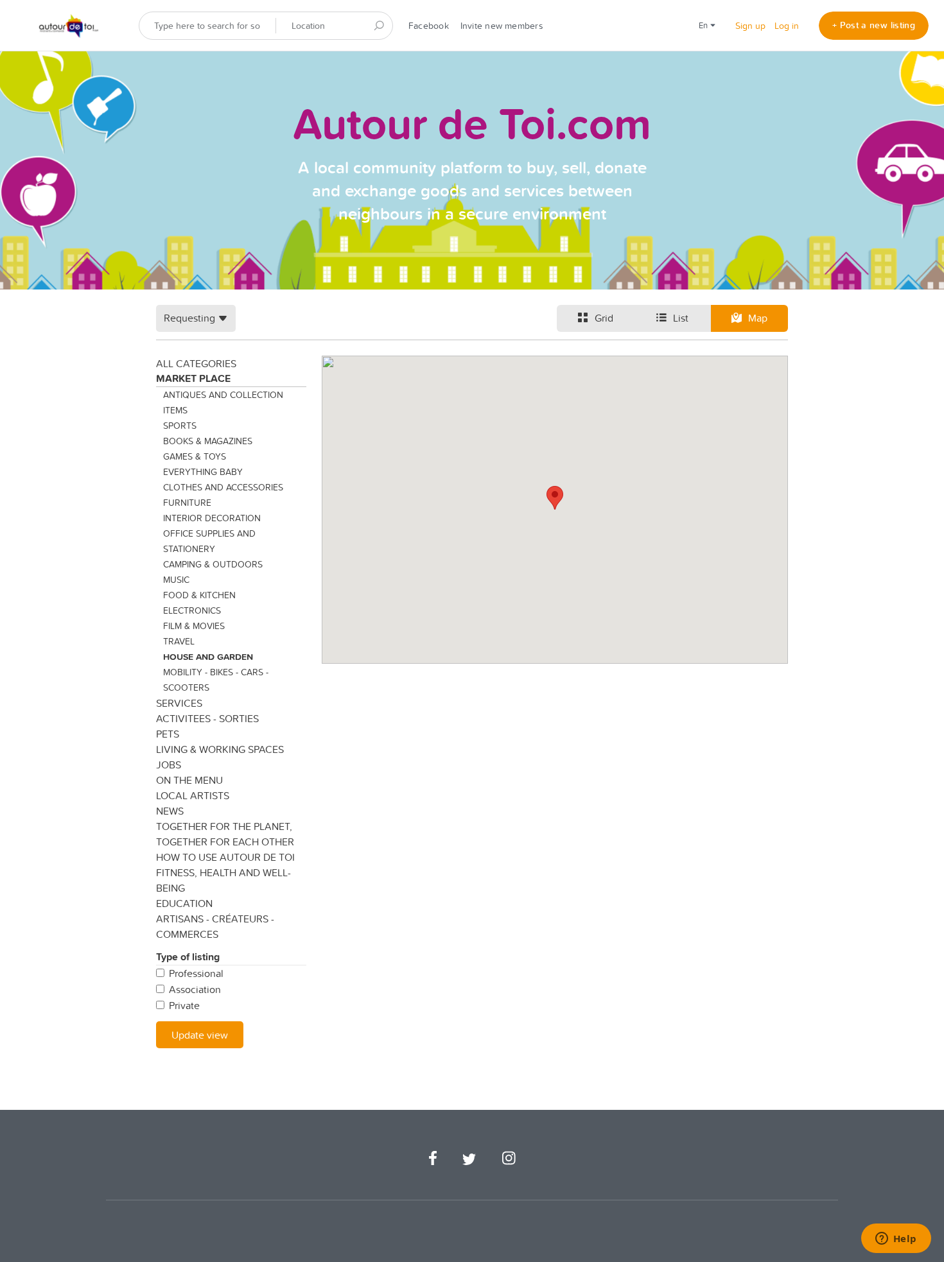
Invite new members (501, 25)
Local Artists (192, 795)
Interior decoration (212, 518)
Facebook (428, 25)
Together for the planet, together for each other (225, 834)
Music (176, 579)
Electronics (192, 610)
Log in (786, 25)
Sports (180, 425)
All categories (196, 363)
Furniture (187, 502)
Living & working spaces (220, 749)
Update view (199, 1035)
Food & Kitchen (199, 595)
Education (184, 903)
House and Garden (208, 656)
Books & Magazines (207, 441)
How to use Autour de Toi (225, 857)
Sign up (750, 25)
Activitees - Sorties (207, 718)
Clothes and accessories (223, 487)
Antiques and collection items (223, 402)
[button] (554, 498)
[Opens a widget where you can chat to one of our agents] (896, 1239)
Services (179, 703)
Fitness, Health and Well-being (223, 880)
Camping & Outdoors (213, 564)
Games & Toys (194, 456)
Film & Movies (194, 625)
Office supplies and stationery (209, 541)
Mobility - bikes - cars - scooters (215, 680)
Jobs (168, 764)
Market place (193, 378)
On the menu (189, 780)
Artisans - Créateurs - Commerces (215, 926)
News (170, 811)
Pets (167, 734)
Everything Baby (203, 471)
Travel (179, 641)
